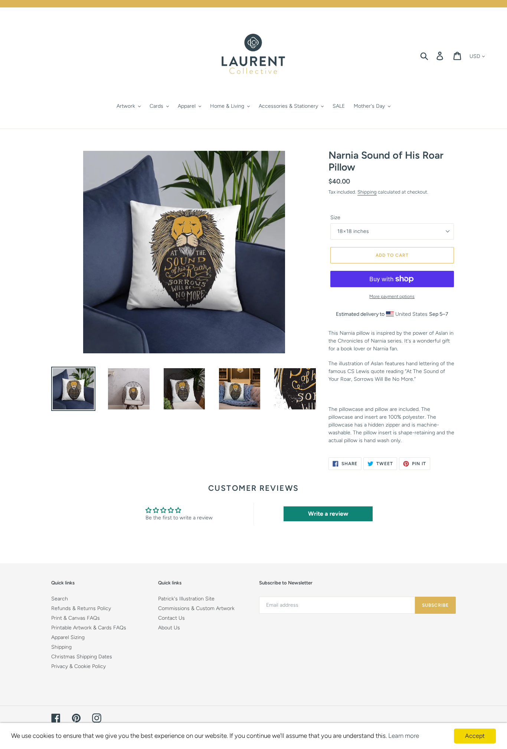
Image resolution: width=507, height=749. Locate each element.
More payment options (392, 296)
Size (335, 217)
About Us (169, 628)
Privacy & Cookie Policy (78, 666)
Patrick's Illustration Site (186, 599)
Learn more (403, 735)
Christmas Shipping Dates (81, 657)
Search (59, 599)
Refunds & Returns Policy (81, 608)
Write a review (328, 513)
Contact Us (171, 618)
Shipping (367, 192)
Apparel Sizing (68, 637)
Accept (475, 735)
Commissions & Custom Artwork (196, 608)
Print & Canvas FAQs (75, 618)
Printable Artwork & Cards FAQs (88, 628)
